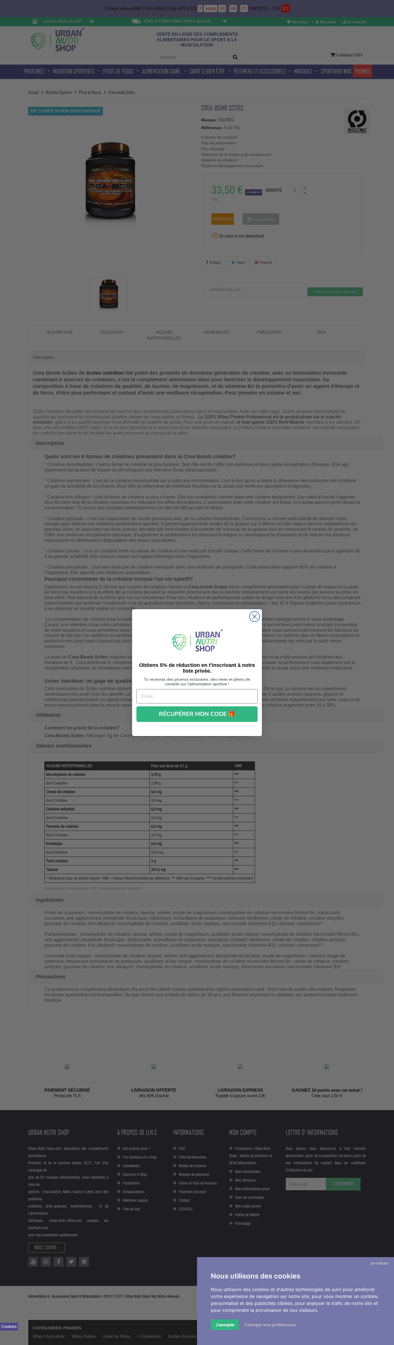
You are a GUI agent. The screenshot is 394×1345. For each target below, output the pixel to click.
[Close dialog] (254, 617)
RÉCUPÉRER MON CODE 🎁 (197, 714)
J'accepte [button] (224, 1324)
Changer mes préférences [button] (270, 1324)
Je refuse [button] (379, 1263)
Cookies (9, 1326)
